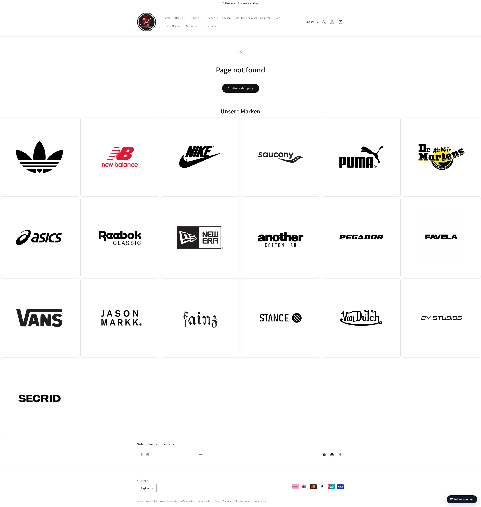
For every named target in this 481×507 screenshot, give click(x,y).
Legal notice (260, 501)
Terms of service (223, 501)
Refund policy (187, 501)
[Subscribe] (200, 454)
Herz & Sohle (151, 501)
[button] (181, 18)
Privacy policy (205, 501)
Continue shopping (240, 88)
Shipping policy (242, 501)
